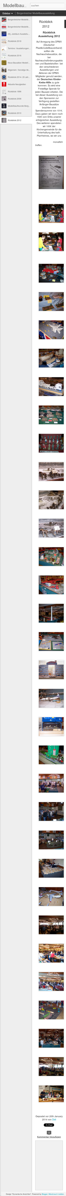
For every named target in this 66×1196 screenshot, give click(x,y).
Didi (54, 1119)
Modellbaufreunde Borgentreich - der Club (26, 105)
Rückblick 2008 (14, 98)
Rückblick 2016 (14, 55)
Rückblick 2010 (14, 113)
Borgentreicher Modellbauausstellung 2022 (27, 19)
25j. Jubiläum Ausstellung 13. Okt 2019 (25, 33)
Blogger (45, 1194)
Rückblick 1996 (14, 91)
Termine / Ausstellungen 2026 (21, 48)
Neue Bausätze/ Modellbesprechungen (25, 62)
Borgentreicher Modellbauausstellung (36, 13)
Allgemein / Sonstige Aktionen (21, 69)
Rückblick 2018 (14, 41)
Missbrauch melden (56, 1194)
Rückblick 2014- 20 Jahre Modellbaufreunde (27, 77)
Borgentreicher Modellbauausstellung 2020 (27, 26)
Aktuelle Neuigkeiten (17, 84)
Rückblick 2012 (14, 120)
